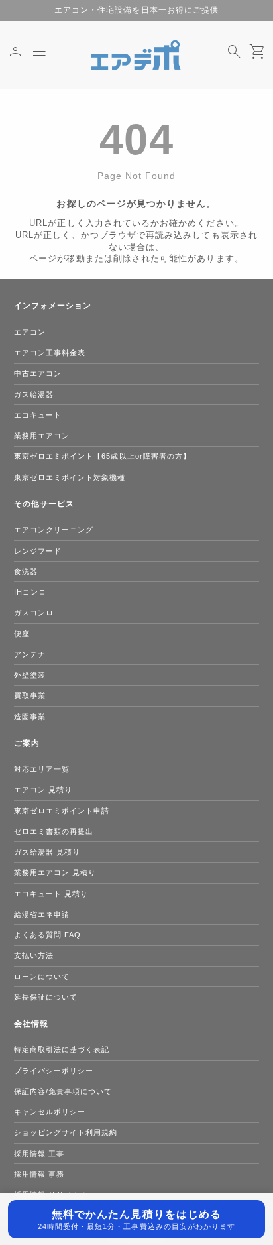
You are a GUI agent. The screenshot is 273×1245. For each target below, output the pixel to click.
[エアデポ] (136, 55)
